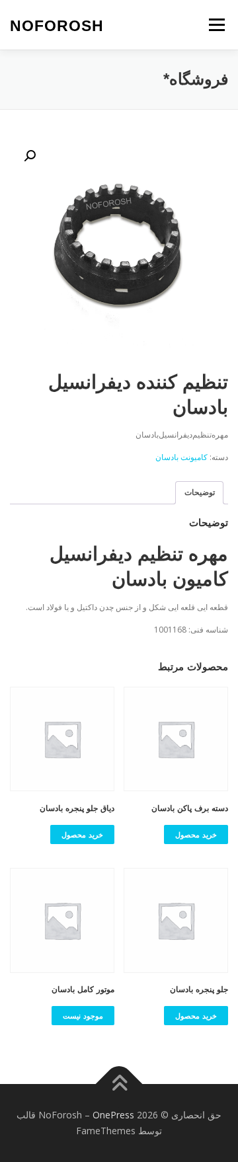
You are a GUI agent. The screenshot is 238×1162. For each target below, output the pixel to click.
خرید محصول (196, 834)
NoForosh (57, 25)
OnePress (113, 1114)
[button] (30, 156)
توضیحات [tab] (199, 492)
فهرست (216, 24)
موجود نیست (83, 1016)
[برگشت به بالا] (119, 1084)
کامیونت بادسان (181, 457)
